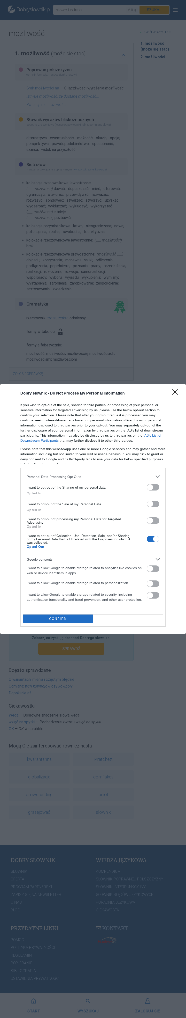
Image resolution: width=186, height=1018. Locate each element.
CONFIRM (58, 619)
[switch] (153, 487)
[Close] (176, 393)
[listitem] (93, 476)
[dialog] (93, 509)
